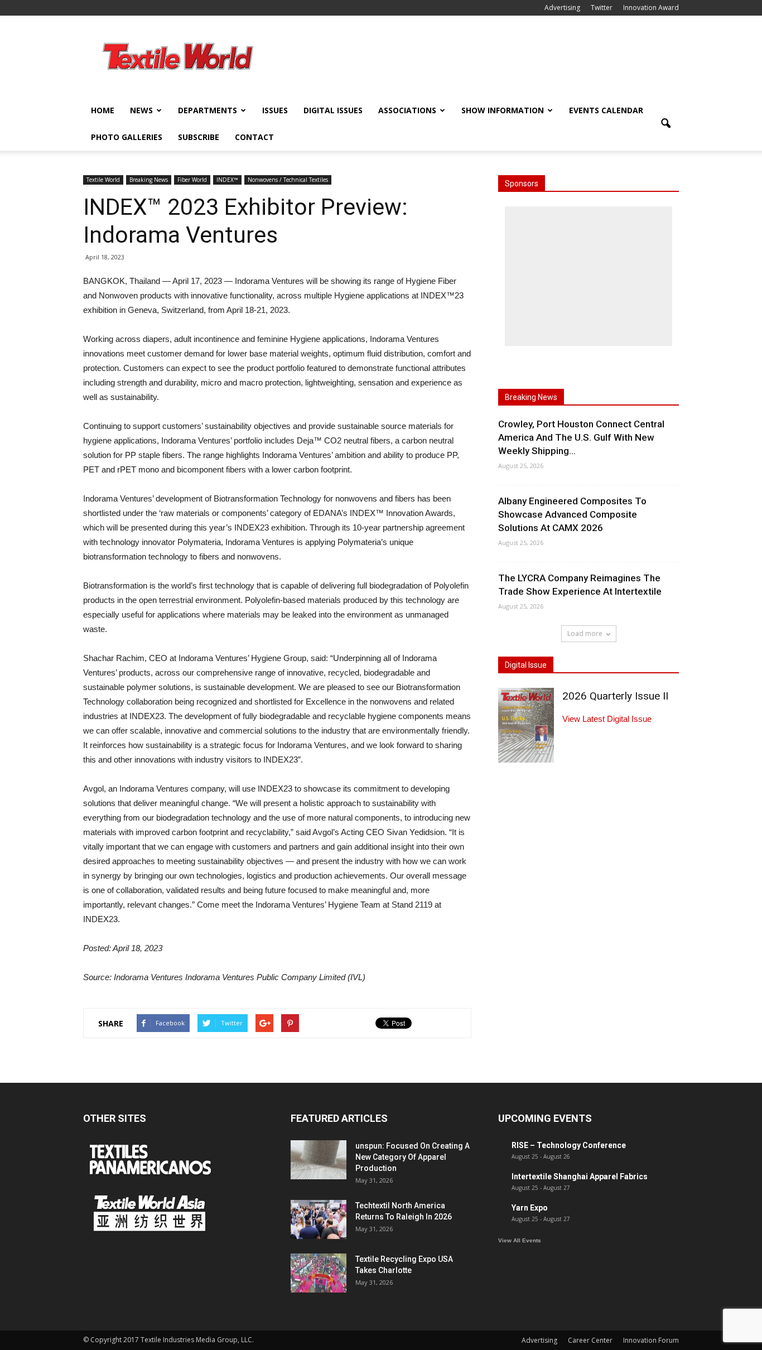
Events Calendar (606, 110)
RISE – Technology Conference (569, 1145)
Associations (407, 110)
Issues (275, 110)
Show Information (502, 110)
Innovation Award (651, 7)
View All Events (519, 1240)
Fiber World (192, 180)
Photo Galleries (126, 137)
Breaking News (148, 180)
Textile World (103, 180)
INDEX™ (227, 180)
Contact (254, 137)
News (141, 110)
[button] (665, 123)
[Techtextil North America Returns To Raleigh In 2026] (318, 1219)
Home (102, 110)
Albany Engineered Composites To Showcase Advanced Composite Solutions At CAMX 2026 (572, 514)
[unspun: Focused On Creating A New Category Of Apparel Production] (318, 1159)
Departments (207, 110)
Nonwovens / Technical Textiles (288, 180)
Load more (584, 633)
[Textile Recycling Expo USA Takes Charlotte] (318, 1273)
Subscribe (198, 137)
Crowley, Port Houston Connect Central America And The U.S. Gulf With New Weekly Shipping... (581, 437)
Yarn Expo (530, 1207)
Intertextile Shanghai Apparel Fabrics (580, 1176)
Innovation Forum (651, 1340)
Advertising (562, 7)
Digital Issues (333, 110)
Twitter (602, 7)
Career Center (590, 1340)
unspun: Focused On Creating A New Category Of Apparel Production (412, 1157)
